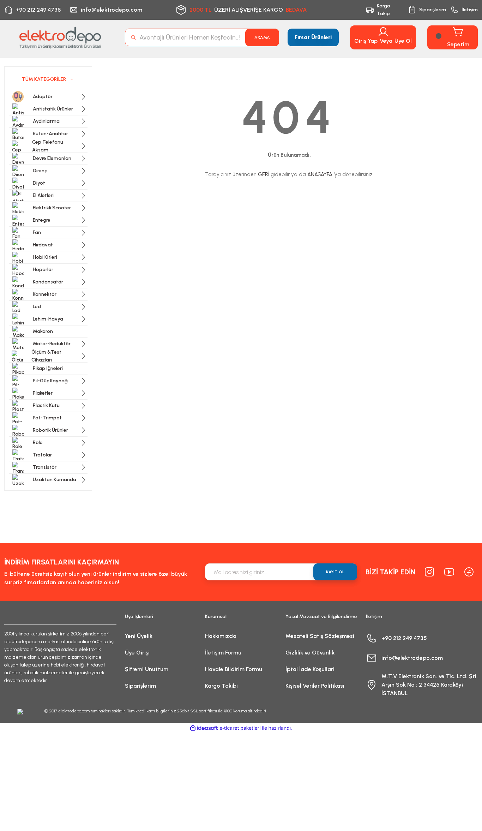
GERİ (263, 174)
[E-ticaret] (240, 728)
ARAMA (262, 37)
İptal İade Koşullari (310, 669)
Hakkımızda (220, 636)
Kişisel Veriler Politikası (314, 685)
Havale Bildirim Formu (233, 669)
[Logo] (60, 37)
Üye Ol (403, 40)
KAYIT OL (335, 571)
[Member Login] (383, 32)
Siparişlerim (140, 685)
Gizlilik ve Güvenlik (310, 652)
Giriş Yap (366, 40)
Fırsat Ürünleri (313, 37)
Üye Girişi (137, 652)
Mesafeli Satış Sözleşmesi (319, 636)
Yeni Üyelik (138, 636)
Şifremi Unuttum (146, 669)
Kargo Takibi (221, 685)
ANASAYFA (319, 174)
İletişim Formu (223, 652)
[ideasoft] (204, 728)
